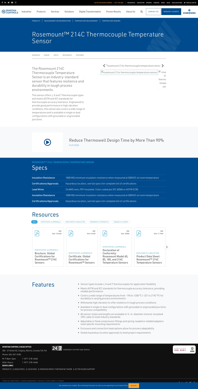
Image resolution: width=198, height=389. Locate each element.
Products (36, 21)
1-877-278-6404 (30, 358)
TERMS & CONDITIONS (10, 381)
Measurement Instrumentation (57, 21)
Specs (56, 55)
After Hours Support (85, 369)
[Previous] (104, 65)
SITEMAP (60, 381)
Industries (19, 369)
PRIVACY (41, 381)
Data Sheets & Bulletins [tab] (75, 222)
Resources (67, 55)
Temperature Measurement (86, 21)
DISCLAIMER (51, 381)
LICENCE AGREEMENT (29, 381)
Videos (47, 55)
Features (80, 55)
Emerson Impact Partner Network (56, 369)
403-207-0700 (15, 354)
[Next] (162, 65)
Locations (32, 369)
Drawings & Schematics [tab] (99, 222)
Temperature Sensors (111, 21)
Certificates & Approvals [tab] (51, 222)
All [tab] (34, 222)
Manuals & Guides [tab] (121, 222)
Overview (36, 55)
